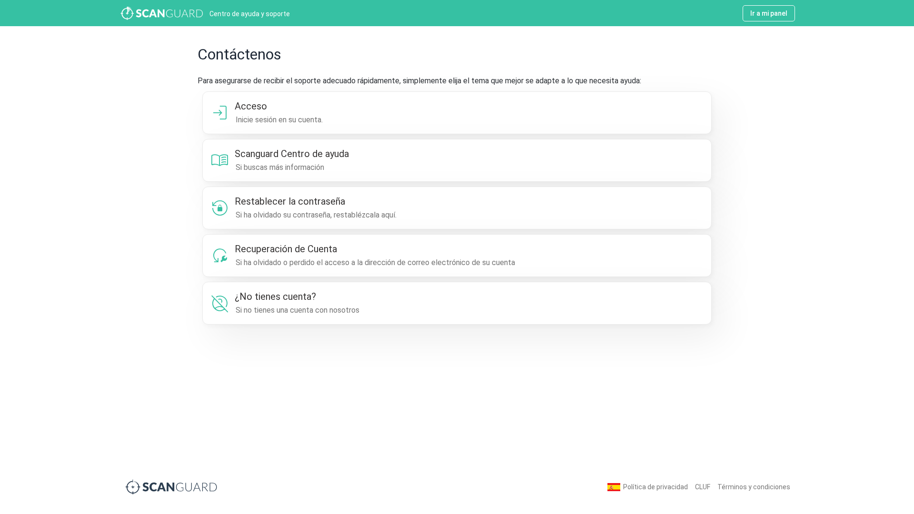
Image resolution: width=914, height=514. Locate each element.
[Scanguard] (171, 486)
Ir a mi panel (768, 13)
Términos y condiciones (753, 487)
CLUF (702, 487)
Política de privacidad (655, 487)
